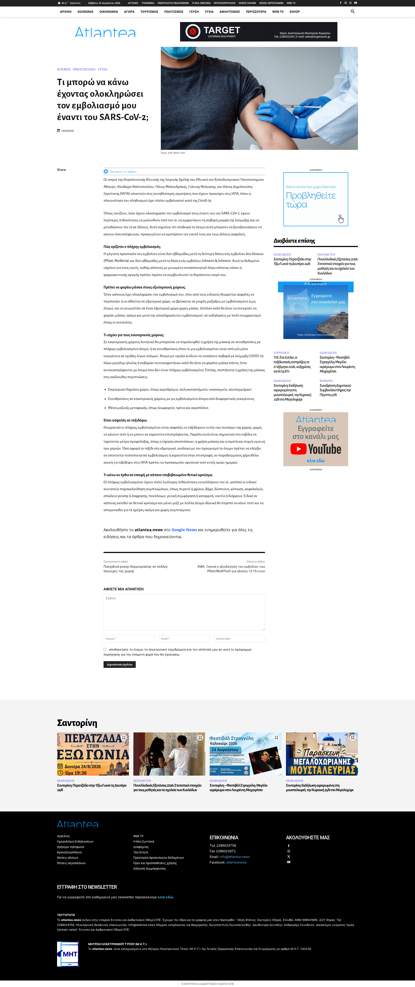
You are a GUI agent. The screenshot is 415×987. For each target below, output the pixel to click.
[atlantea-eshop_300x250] (207, 521)
